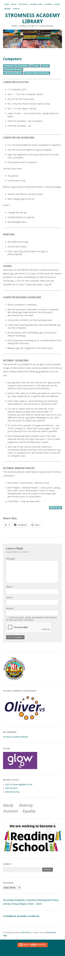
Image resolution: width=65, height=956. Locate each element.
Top (5, 935)
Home (6, 4)
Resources (23, 4)
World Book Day (12, 792)
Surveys (16, 9)
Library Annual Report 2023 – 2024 (22, 903)
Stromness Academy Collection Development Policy (31, 900)
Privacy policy (39, 953)
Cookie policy (26, 953)
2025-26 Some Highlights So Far (18, 784)
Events (57, 4)
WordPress (26, 932)
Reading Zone (36, 4)
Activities (48, 4)
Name (10, 587)
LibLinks (7, 9)
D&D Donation (11, 788)
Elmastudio (51, 932)
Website (9, 608)
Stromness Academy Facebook (21, 916)
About (14, 4)
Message (11, 558)
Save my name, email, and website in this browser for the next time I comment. (31, 618)
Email (9, 597)
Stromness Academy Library (32, 18)
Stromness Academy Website (15, 737)
